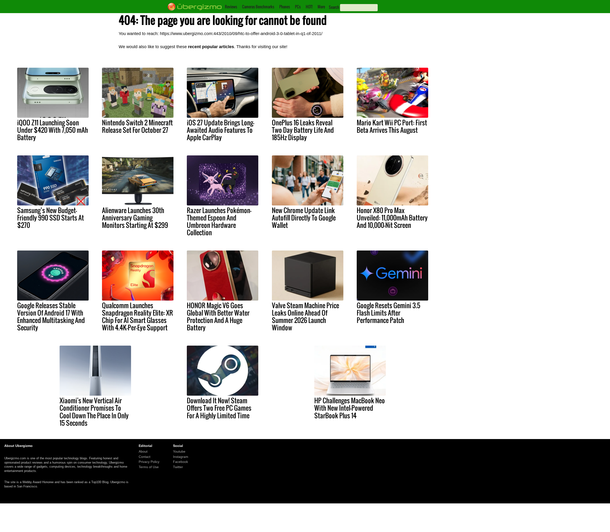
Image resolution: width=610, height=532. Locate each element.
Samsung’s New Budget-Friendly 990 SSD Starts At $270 (50, 217)
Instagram (180, 456)
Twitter (178, 467)
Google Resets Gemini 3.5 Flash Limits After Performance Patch (388, 313)
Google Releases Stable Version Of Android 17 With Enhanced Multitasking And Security (51, 316)
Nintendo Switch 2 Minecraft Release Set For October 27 (137, 126)
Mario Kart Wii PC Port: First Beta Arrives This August (392, 126)
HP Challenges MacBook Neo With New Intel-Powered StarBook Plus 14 (349, 408)
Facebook (180, 462)
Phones (284, 7)
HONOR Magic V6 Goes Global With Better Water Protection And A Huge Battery (218, 316)
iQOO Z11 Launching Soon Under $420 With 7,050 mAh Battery (52, 130)
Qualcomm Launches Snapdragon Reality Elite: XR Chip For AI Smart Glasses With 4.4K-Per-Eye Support (137, 316)
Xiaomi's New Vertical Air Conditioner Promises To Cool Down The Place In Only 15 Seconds (94, 411)
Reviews (231, 7)
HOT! (309, 7)
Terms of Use (149, 467)
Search (334, 7)
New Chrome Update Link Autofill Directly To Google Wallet (304, 217)
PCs (298, 7)
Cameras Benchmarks (258, 7)
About (143, 451)
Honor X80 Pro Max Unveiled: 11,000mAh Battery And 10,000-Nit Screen (392, 217)
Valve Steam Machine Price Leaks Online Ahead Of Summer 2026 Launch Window (305, 316)
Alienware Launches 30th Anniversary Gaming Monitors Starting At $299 (135, 217)
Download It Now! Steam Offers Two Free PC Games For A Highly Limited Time (219, 408)
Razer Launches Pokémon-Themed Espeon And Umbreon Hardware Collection (219, 221)
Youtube (179, 451)
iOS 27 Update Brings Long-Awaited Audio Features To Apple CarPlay (220, 130)
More (321, 7)
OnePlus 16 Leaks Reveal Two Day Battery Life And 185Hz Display (303, 130)
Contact (144, 456)
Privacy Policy (149, 462)
